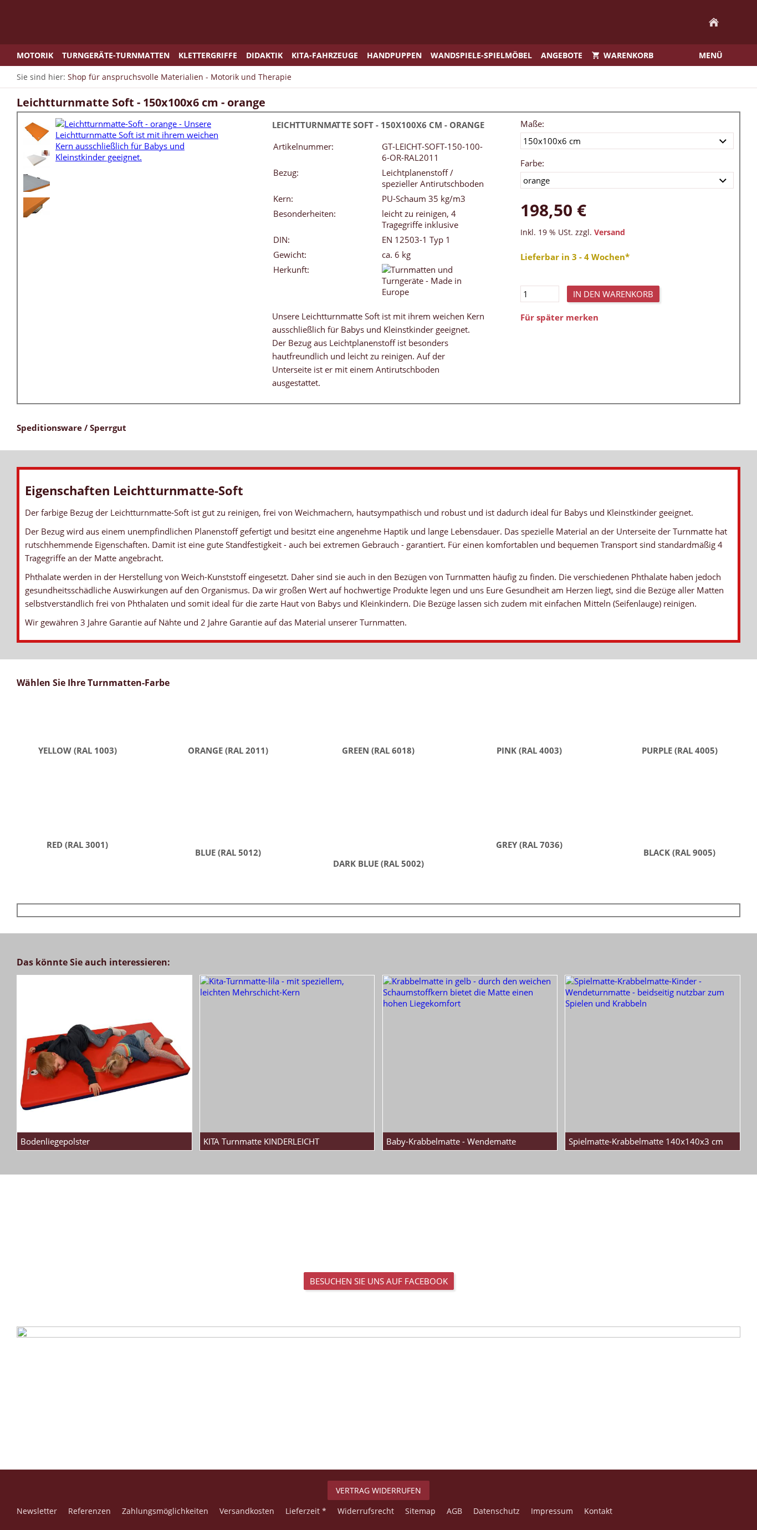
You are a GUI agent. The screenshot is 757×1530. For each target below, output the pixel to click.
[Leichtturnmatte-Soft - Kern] (36, 159)
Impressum (552, 1511)
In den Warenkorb (613, 293)
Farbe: (532, 163)
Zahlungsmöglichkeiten (165, 1511)
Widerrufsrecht (365, 1511)
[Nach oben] (378, 1433)
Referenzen (89, 1511)
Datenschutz (496, 1511)
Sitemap (420, 1511)
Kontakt (598, 1511)
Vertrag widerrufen (378, 1490)
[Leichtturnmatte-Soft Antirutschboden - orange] (36, 183)
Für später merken (559, 317)
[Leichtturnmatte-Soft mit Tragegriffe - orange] (36, 207)
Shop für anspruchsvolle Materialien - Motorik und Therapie (179, 77)
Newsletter (37, 1511)
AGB (454, 1511)
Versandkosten (246, 1511)
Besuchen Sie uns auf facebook (379, 1281)
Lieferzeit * (305, 1511)
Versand (609, 232)
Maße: (532, 123)
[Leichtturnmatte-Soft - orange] (36, 131)
